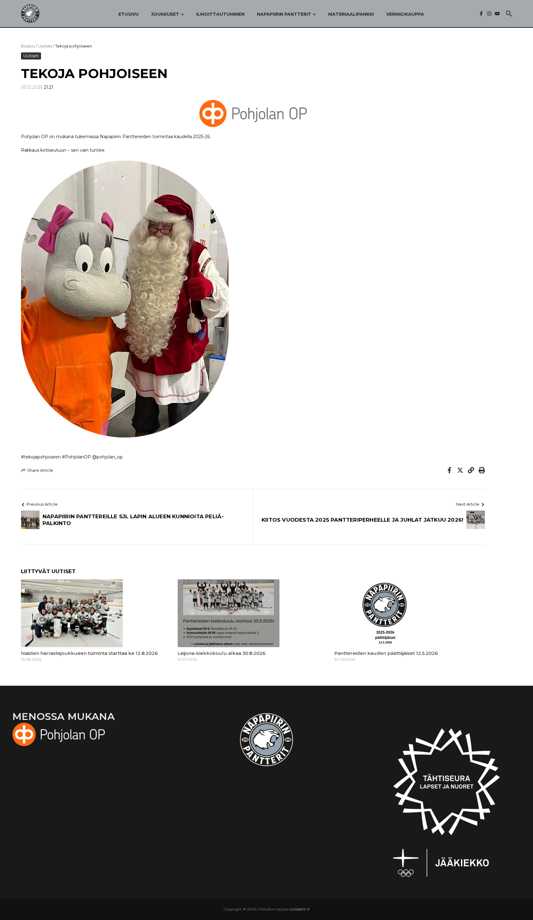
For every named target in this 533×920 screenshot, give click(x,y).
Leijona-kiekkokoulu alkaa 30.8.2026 (222, 653)
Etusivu (128, 14)
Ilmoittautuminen (220, 14)
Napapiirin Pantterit (284, 14)
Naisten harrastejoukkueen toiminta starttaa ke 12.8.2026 (89, 653)
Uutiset (45, 45)
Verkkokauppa (405, 14)
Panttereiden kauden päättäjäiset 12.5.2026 (386, 653)
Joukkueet (165, 14)
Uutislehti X (299, 909)
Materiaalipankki (351, 14)
